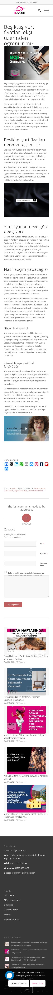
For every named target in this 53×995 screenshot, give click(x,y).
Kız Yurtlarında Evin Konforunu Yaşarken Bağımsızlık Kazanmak (22, 698)
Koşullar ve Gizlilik (11, 919)
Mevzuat (8, 914)
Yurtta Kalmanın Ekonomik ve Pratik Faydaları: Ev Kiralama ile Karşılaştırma (26, 815)
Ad (42, 543)
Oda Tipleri (8, 904)
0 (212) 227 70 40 (19, 863)
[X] (11, 464)
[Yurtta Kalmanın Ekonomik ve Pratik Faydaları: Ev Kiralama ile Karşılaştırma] (26, 799)
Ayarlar (27, 989)
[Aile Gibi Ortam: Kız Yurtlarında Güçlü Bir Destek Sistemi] (26, 760)
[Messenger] (31, 464)
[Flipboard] (46, 464)
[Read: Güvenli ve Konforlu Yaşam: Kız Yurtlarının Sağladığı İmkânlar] (6, 966)
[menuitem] (38, 10)
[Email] (26, 464)
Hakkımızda (9, 895)
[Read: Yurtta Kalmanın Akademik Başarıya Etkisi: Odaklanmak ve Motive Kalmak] (6, 959)
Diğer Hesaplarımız (12, 900)
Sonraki (44, 702)
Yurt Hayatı (8, 490)
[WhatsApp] (21, 464)
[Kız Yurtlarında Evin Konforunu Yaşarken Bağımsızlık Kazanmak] (26, 681)
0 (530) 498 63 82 (22, 868)
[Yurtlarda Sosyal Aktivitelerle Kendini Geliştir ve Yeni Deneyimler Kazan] (26, 720)
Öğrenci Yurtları (21, 490)
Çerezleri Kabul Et (19, 983)
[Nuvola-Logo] (22, 10)
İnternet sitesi (43, 564)
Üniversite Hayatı (35, 490)
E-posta (44, 553)
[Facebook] (6, 464)
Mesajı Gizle (37, 983)
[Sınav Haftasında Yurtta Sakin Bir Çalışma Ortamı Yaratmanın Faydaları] (26, 641)
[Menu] (45, 10)
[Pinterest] (36, 464)
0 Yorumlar (21, 662)
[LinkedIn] (16, 464)
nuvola (13, 488)
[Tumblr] (41, 464)
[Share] (6, 468)
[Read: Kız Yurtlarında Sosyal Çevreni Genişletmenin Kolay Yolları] (6, 951)
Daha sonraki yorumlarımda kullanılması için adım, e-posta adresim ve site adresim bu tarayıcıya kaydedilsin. (26, 575)
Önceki (8, 702)
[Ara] (38, 10)
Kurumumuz (39, 488)
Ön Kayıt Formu (11, 909)
